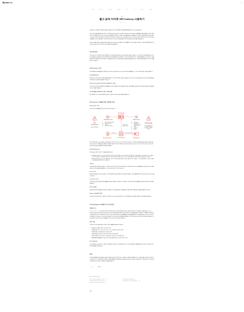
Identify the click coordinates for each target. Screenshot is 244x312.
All (92, 9)
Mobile (119, 9)
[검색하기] (241, 2)
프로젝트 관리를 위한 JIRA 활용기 (128, 279)
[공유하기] (93, 267)
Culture (141, 9)
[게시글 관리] (95, 267)
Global (150, 9)
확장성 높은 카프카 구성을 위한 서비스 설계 (97, 282)
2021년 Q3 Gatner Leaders (95, 210)
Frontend (110, 9)
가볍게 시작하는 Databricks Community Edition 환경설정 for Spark (98, 280)
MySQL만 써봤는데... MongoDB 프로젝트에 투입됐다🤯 (131, 280)
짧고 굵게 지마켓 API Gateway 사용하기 (122, 19)
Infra (127, 9)
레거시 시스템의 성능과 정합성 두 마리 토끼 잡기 (98, 279)
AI (134, 9)
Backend (101, 9)
